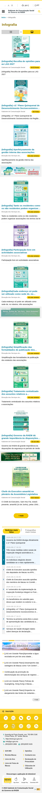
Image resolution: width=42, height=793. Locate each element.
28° (27, 5)
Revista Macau (10, 755)
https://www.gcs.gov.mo (14, 739)
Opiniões (28, 751)
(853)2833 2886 (11, 744)
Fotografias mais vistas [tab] (30, 531)
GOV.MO (8, 751)
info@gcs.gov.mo (12, 741)
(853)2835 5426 (26, 744)
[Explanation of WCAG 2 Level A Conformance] (37, 789)
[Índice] (3, 11)
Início (4, 17)
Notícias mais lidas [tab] (11, 531)
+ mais (36, 700)
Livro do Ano (10, 759)
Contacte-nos (30, 755)
